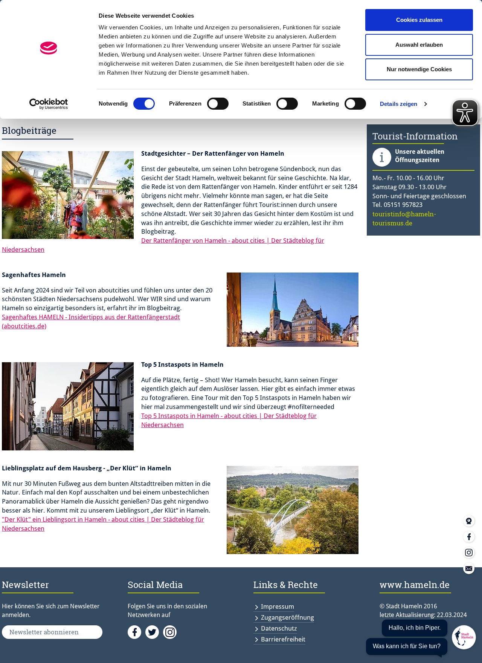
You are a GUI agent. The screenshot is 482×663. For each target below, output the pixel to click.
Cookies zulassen (419, 20)
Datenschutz (279, 628)
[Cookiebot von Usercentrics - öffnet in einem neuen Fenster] (49, 104)
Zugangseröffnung (287, 617)
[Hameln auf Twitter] (154, 631)
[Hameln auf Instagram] (171, 631)
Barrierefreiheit (283, 639)
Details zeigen (398, 104)
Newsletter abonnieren (44, 632)
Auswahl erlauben (419, 44)
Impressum (277, 606)
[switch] (218, 104)
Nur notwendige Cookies (419, 69)
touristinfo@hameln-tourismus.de (404, 218)
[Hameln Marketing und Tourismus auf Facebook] (136, 631)
